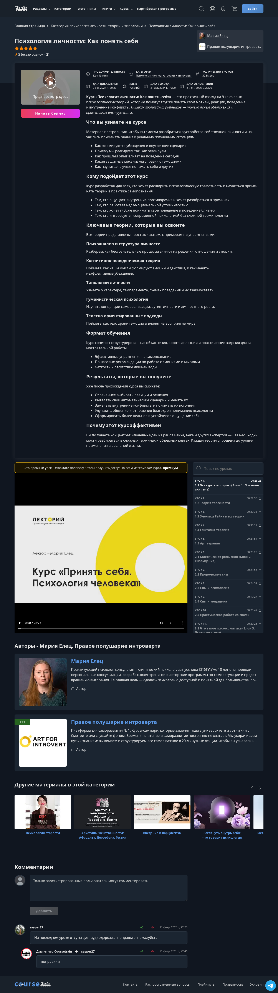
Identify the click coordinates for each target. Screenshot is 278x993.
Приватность (232, 984)
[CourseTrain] (21, 8)
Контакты (130, 984)
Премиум (170, 468)
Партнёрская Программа (156, 9)
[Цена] (234, 8)
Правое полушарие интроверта (114, 722)
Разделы (40, 9)
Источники (87, 9)
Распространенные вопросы (167, 984)
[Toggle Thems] (223, 8)
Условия (256, 984)
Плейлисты (206, 984)
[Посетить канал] (270, 985)
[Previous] (252, 788)
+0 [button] (141, 927)
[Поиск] (201, 8)
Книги (107, 9)
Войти (253, 9)
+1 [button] (141, 951)
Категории (62, 9)
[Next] (260, 788)
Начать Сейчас (50, 113)
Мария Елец (87, 661)
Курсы (124, 9)
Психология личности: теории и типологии (164, 75)
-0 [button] (152, 927)
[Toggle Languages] (212, 8)
